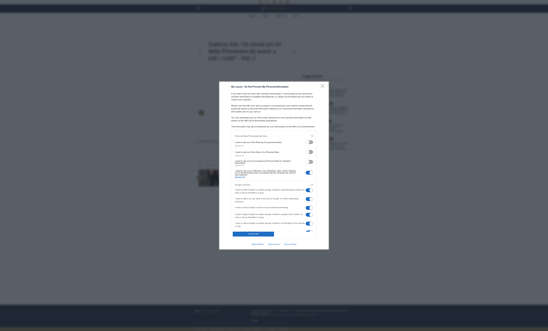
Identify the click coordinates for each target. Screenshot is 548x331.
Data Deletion (258, 244)
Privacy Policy (290, 244)
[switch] (309, 142)
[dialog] (274, 165)
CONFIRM (253, 234)
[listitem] (274, 135)
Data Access (274, 244)
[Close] (323, 87)
